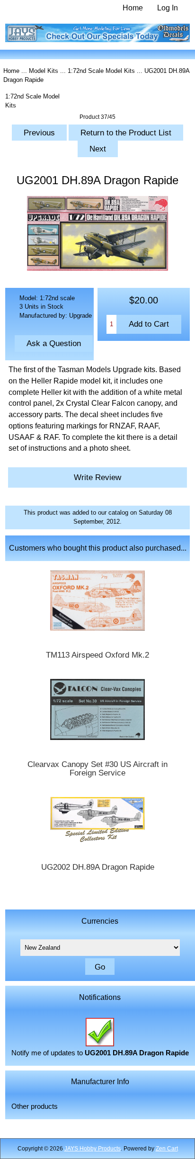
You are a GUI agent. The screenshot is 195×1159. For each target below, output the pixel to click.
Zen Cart (167, 1148)
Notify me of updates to (100, 1053)
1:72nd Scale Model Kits (101, 70)
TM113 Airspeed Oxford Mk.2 (97, 655)
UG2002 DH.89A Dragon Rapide (97, 867)
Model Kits (43, 70)
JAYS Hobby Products (92, 1148)
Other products (34, 1106)
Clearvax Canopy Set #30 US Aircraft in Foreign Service (97, 768)
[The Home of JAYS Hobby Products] (97, 40)
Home (133, 8)
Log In (167, 8)
